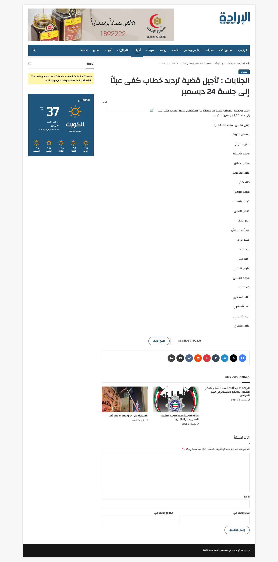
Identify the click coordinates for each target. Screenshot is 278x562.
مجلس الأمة (226, 50)
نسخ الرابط (159, 340)
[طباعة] (171, 358)
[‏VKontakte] (189, 358)
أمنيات (137, 50)
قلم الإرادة (122, 50)
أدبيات (108, 50)
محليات (210, 50)
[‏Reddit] (198, 358)
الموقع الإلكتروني (163, 513)
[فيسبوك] (242, 358)
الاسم (247, 496)
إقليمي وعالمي (192, 50)
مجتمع (96, 50)
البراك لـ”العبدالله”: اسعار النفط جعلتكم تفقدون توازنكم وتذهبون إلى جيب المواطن (227, 392)
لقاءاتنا (84, 50)
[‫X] (233, 358)
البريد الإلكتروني (241, 513)
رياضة (163, 50)
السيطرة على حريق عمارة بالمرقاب (128, 415)
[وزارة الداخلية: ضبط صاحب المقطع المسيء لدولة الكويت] (176, 399)
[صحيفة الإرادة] (235, 18)
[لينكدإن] (224, 358)
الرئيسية (242, 50)
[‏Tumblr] (216, 358)
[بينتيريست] (207, 358)
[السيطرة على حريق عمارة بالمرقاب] (125, 399)
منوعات (150, 50)
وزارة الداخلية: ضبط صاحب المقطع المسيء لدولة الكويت (180, 417)
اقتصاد (175, 50)
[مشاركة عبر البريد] (180, 358)
